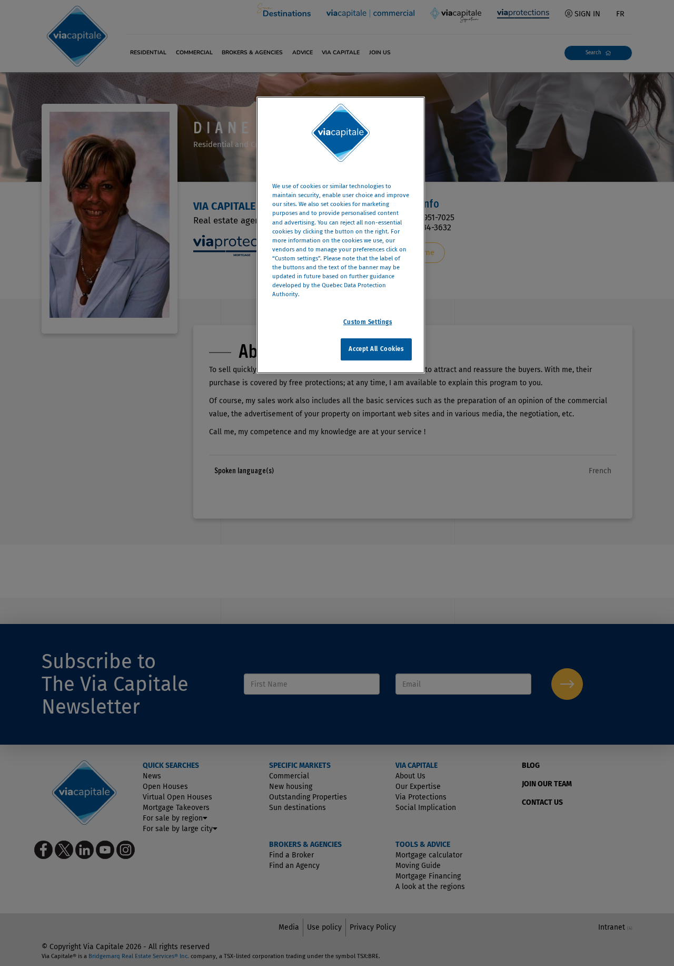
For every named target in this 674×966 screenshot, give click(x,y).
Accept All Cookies (376, 349)
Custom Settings (367, 322)
